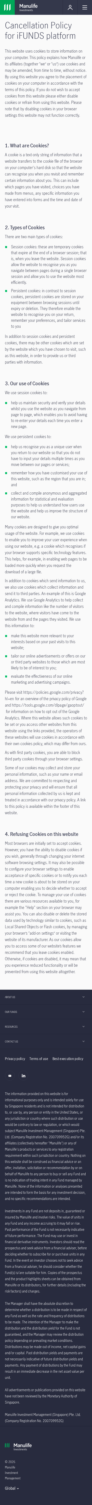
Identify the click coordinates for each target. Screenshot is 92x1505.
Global (10, 1488)
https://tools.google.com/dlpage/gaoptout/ (48, 705)
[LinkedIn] (24, 1078)
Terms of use (38, 1058)
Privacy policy (15, 1058)
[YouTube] (11, 1078)
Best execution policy (68, 1058)
